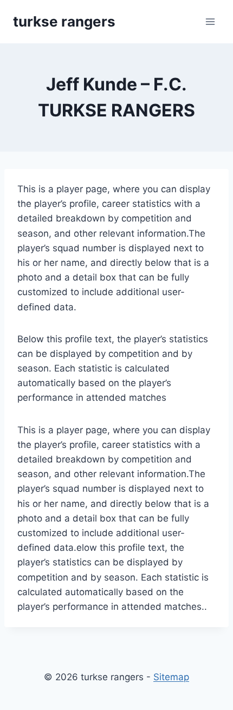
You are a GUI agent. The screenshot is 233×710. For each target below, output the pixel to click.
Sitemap (171, 677)
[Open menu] (210, 21)
